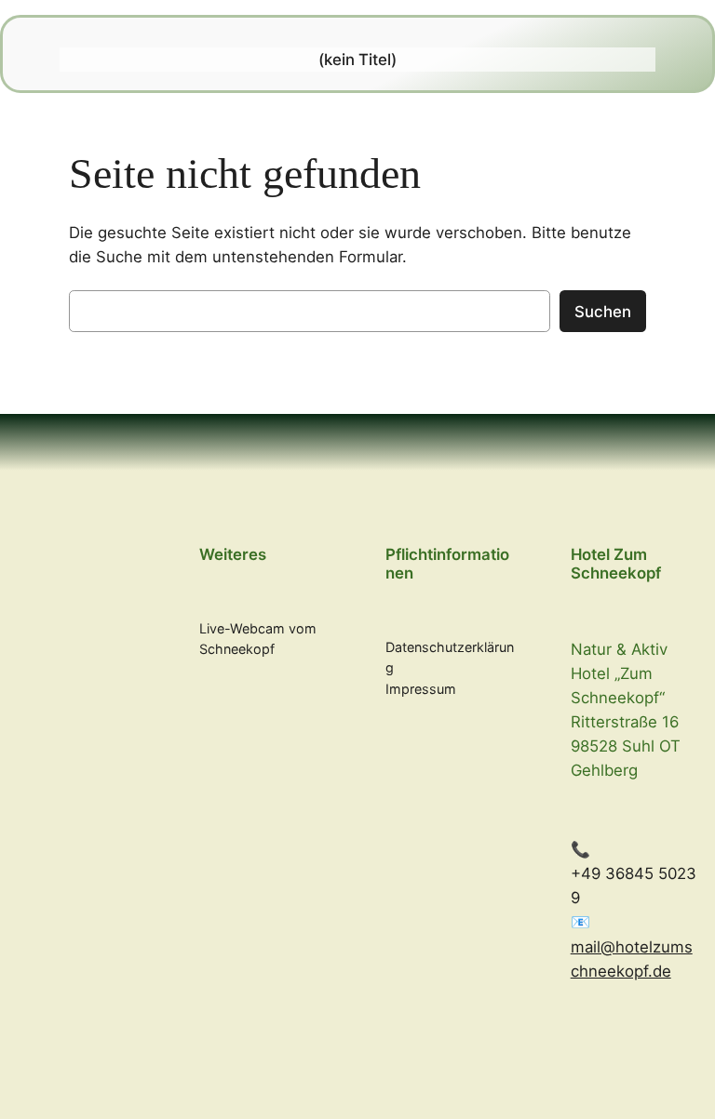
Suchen (602, 311)
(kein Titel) (357, 59)
